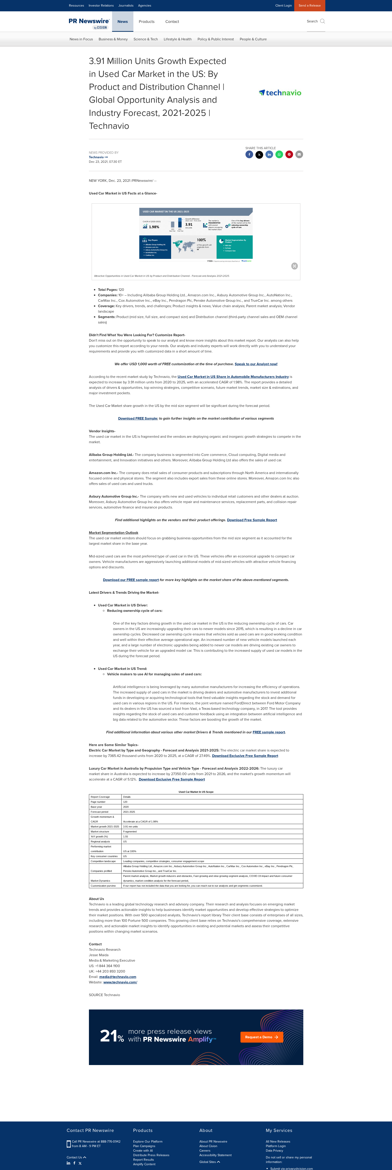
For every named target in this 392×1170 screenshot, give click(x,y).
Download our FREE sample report (131, 579)
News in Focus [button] (81, 39)
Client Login (283, 5)
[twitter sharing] (259, 155)
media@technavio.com (117, 976)
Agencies (144, 5)
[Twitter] (80, 1163)
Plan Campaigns (144, 1146)
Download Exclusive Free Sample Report (245, 755)
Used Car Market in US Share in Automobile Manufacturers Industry (233, 376)
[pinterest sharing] (289, 155)
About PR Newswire (213, 1141)
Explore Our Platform (147, 1141)
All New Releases (278, 1141)
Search (312, 21)
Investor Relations (101, 5)
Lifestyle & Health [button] (178, 39)
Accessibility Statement (215, 1155)
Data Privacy (274, 1150)
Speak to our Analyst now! (256, 364)
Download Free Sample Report (252, 520)
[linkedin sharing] (269, 155)
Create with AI (143, 1150)
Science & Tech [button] (146, 39)
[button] (196, 235)
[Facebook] (74, 1163)
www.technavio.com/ (120, 982)
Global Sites (208, 1162)
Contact (172, 21)
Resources (76, 5)
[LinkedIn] (69, 1163)
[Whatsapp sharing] (279, 155)
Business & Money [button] (113, 39)
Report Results (143, 1159)
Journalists (126, 5)
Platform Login (276, 1146)
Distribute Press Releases (151, 1155)
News (123, 21)
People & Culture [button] (253, 39)
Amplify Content (144, 1164)
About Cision (208, 1146)
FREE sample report (269, 732)
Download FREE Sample (137, 418)
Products (146, 21)
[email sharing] (299, 155)
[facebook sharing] (249, 155)
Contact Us (75, 1157)
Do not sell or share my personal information (289, 1159)
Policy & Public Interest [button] (216, 39)
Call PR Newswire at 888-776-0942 (96, 1141)
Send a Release (310, 5)
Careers (205, 1150)
